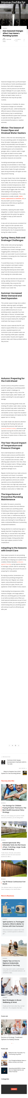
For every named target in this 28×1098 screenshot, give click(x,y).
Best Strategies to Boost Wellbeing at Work (12, 1001)
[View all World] (14, 1089)
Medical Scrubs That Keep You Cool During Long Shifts (17, 1053)
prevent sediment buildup (8, 428)
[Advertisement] (14, 64)
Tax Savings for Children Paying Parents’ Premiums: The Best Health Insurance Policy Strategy (14, 809)
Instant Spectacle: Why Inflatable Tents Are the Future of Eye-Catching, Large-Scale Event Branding (14, 846)
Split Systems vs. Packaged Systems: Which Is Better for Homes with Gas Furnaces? (13, 924)
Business (5, 28)
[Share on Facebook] (9, 745)
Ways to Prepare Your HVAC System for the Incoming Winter (11, 772)
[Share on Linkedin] (18, 745)
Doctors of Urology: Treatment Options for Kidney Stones (11, 1038)
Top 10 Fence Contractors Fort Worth (13, 883)
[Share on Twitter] (12, 745)
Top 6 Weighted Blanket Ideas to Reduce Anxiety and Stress (17, 1061)
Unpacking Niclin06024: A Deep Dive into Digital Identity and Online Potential (17, 1070)
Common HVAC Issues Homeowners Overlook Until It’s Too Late (16, 762)
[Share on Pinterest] (15, 745)
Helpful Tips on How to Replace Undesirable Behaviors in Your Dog (11, 963)
